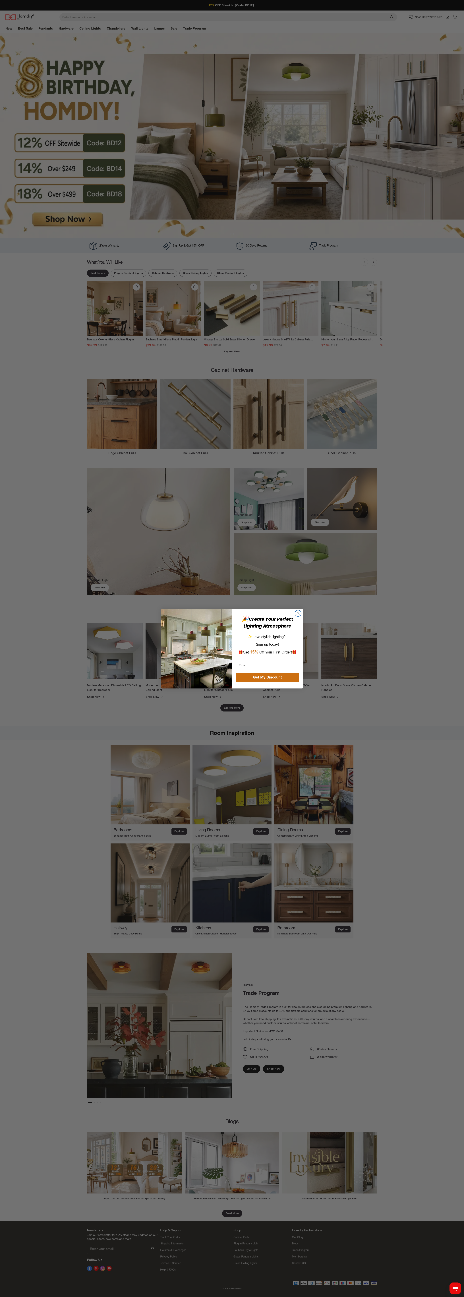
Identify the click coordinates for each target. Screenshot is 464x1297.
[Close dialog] (298, 613)
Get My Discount (267, 677)
